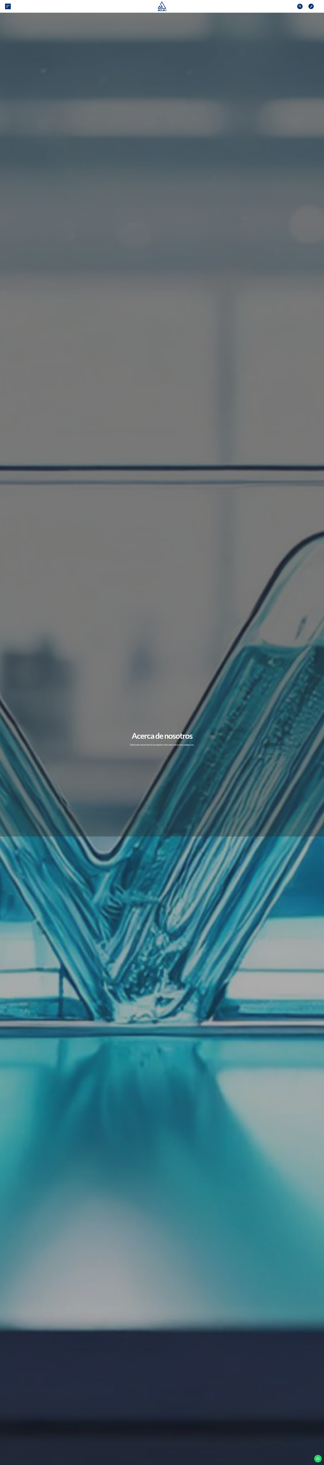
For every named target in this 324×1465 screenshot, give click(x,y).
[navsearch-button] (300, 6)
